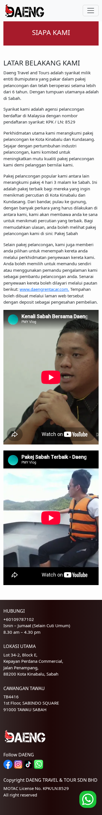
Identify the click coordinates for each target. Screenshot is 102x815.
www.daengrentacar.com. (44, 289)
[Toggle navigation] (91, 10)
